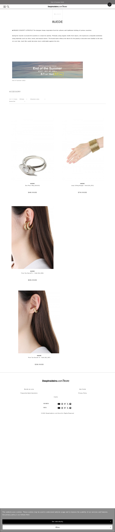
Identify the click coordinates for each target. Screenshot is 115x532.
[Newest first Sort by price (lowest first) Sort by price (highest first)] (17, 101)
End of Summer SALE (57, 2)
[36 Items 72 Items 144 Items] (24, 99)
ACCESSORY (15, 91)
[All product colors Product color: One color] (38, 99)
